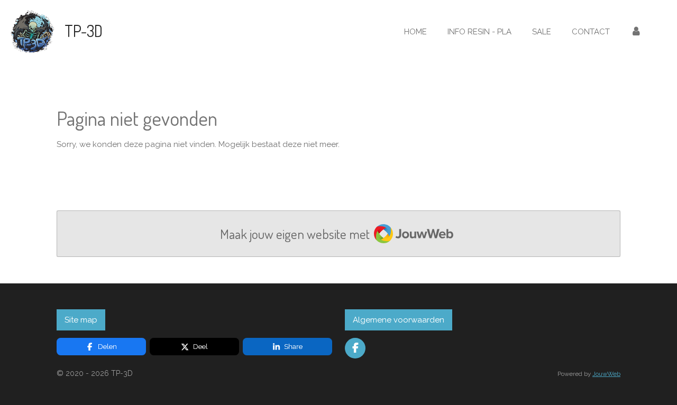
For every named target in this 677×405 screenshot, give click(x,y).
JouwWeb (606, 374)
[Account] (636, 32)
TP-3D (84, 31)
